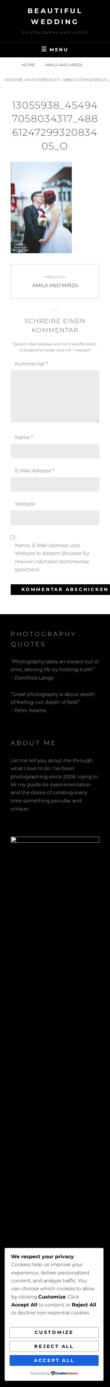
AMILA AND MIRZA (64, 64)
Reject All (54, 1346)
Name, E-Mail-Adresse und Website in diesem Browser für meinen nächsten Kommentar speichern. (52, 557)
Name (24, 437)
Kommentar (31, 364)
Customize (54, 1332)
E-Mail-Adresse (34, 471)
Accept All (54, 1360)
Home (29, 64)
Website (25, 504)
